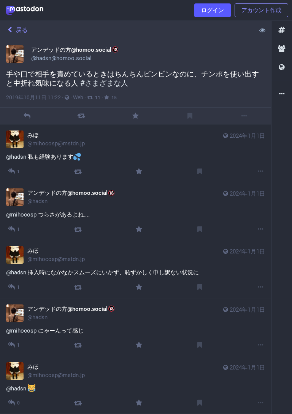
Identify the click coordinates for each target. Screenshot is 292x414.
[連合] (281, 67)
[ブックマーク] (190, 115)
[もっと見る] (244, 115)
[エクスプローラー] (281, 30)
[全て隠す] (262, 30)
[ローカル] (281, 49)
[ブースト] (81, 115)
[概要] (281, 94)
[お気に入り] (135, 115)
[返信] (27, 115)
